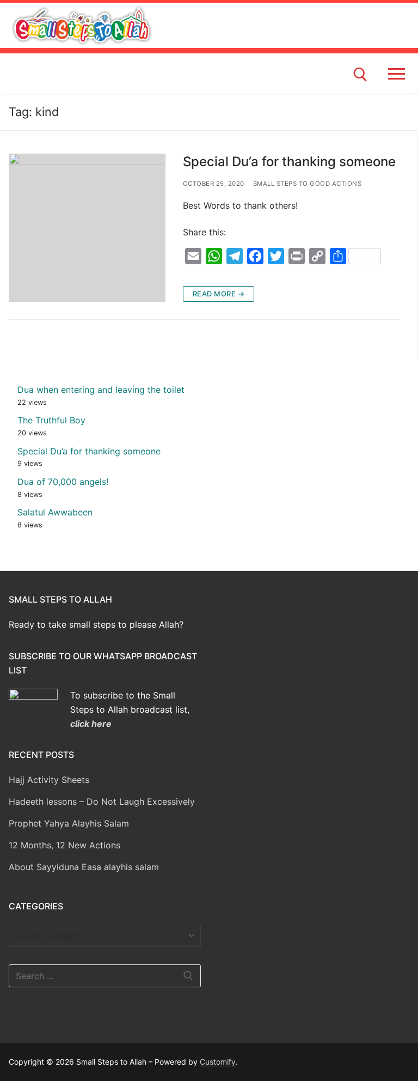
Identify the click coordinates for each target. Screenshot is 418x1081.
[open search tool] (360, 75)
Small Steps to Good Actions (307, 183)
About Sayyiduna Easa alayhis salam (84, 866)
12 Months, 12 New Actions (64, 845)
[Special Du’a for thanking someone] (87, 228)
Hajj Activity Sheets (49, 779)
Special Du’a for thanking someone (289, 161)
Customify (218, 1061)
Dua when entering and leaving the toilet (101, 389)
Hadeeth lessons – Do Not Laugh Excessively (102, 801)
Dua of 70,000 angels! (62, 481)
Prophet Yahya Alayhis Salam (69, 823)
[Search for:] (105, 975)
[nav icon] (398, 73)
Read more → (219, 293)
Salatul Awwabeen (55, 512)
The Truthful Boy (51, 420)
